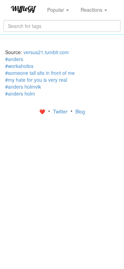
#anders (14, 59)
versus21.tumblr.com (46, 52)
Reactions (92, 9)
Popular (56, 9)
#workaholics (19, 65)
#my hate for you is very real (36, 79)
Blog (80, 111)
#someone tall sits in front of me (40, 72)
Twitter (61, 111)
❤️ (42, 111)
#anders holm (20, 93)
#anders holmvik (23, 86)
